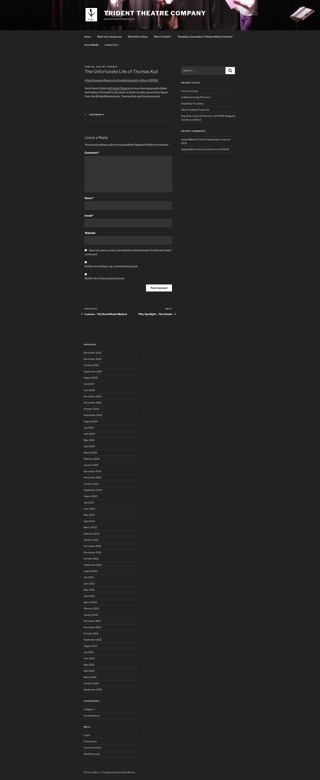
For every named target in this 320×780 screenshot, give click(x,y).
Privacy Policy (91, 772)
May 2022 (89, 589)
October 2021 (91, 633)
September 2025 (93, 371)
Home (87, 36)
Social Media (91, 44)
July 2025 (89, 383)
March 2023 (90, 527)
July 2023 (89, 502)
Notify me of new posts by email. (104, 278)
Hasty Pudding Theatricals (195, 109)
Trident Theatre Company (155, 13)
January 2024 (91, 464)
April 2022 (89, 596)
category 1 (97, 114)
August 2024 (91, 421)
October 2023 (91, 483)
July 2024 (89, 427)
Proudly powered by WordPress (118, 772)
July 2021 (89, 652)
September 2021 (93, 639)
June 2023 (89, 508)
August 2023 (91, 496)
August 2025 (91, 377)
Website (90, 233)
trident (112, 67)
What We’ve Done (138, 36)
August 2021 (90, 646)
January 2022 (91, 614)
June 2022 (89, 583)
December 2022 (92, 546)
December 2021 (92, 620)
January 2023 (91, 539)
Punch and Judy (189, 91)
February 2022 (91, 608)
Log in (87, 735)
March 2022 (90, 602)
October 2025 (91, 365)
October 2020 (91, 683)
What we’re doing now (109, 36)
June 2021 (89, 658)
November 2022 (92, 552)
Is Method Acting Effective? (196, 97)
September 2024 (93, 415)
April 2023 (89, 521)
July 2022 (89, 577)
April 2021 (89, 670)
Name (89, 198)
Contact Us (111, 44)
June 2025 (89, 390)
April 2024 (89, 446)
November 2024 (93, 402)
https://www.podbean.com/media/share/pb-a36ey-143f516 (121, 80)
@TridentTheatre (118, 88)
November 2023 (93, 477)
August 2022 (91, 571)
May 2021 (89, 664)
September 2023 (93, 490)
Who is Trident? (162, 36)
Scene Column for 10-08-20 (213, 149)
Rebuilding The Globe (192, 103)
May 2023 (89, 514)
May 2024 (89, 440)
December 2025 (92, 352)
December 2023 (92, 471)
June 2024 (89, 433)
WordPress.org (92, 753)
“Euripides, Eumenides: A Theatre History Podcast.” (205, 36)
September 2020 (93, 689)
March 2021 (90, 677)
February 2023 (91, 533)
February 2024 (91, 458)
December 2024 (92, 396)
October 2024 (91, 408)
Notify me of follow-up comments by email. (111, 266)
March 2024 (90, 452)
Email (89, 215)
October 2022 (91, 558)
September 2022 (93, 564)
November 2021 (92, 627)
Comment (92, 152)
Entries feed (90, 741)
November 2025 (93, 359)
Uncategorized (91, 715)
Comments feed (92, 747)
